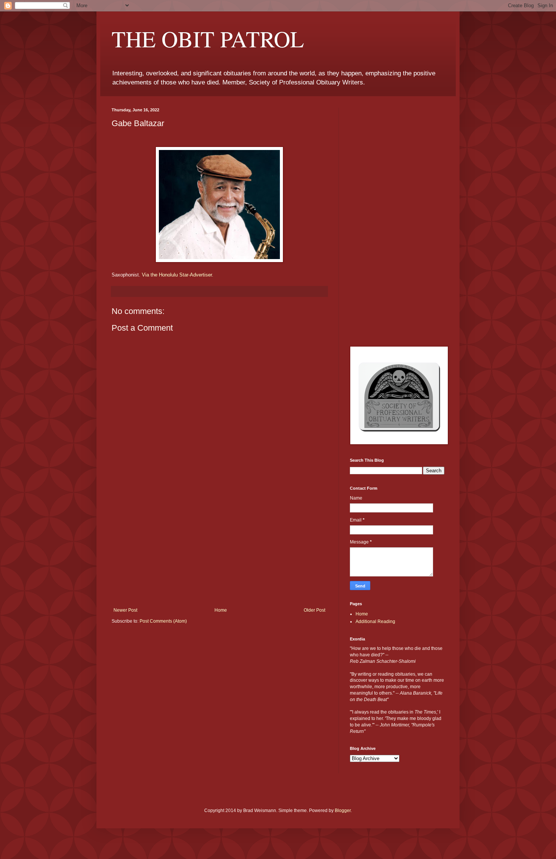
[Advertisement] (219, 550)
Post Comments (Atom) (163, 621)
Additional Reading (375, 621)
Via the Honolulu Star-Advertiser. (177, 275)
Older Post (314, 610)
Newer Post (125, 610)
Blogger (343, 810)
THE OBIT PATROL (208, 38)
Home (220, 610)
